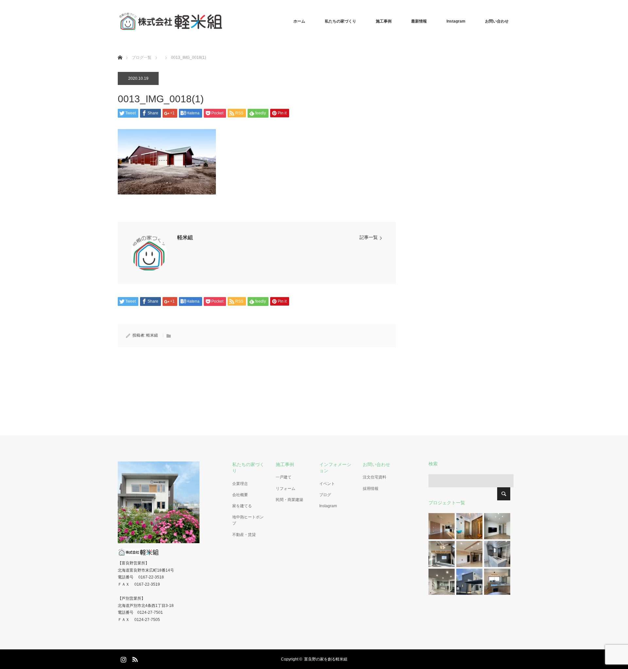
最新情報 (419, 21)
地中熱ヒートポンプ (248, 520)
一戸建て (283, 477)
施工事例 (384, 21)
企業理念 (240, 483)
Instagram (455, 21)
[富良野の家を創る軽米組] (222, 21)
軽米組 (185, 237)
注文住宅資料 (374, 477)
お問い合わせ (497, 21)
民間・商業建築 (289, 499)
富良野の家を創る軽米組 (325, 659)
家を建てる (242, 506)
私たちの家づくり (340, 21)
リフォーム (285, 488)
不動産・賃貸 (244, 534)
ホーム (299, 21)
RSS (134, 658)
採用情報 (370, 488)
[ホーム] (120, 49)
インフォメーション (335, 467)
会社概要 (240, 495)
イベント (327, 483)
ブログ (325, 495)
